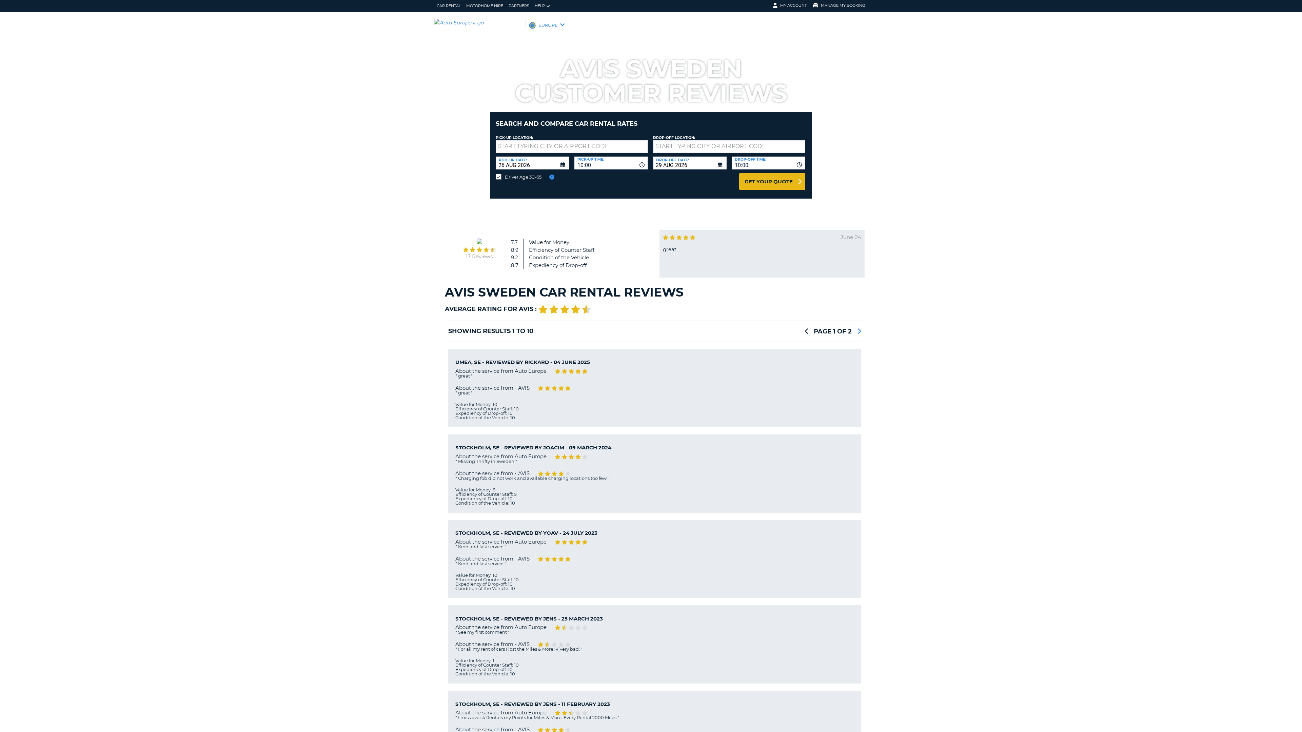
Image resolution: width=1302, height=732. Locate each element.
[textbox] (572, 146)
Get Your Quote (769, 181)
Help (540, 5)
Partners (519, 5)
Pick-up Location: (514, 138)
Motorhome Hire (484, 5)
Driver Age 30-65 (523, 177)
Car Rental (449, 5)
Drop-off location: (674, 138)
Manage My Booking (843, 5)
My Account (793, 5)
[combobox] (611, 163)
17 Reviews (479, 256)
